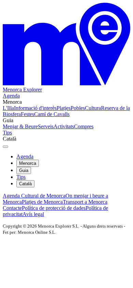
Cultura (93, 108)
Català (25, 183)
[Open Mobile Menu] (5, 147)
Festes (27, 114)
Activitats (64, 126)
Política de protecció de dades (54, 208)
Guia (23, 170)
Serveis (46, 126)
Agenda (11, 96)
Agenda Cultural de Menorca (34, 196)
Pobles (78, 108)
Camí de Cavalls (52, 114)
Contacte (12, 208)
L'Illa (8, 108)
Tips (7, 132)
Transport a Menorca (85, 202)
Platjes (64, 108)
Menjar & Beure (20, 126)
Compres (83, 126)
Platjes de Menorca (42, 202)
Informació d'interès (35, 108)
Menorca (27, 163)
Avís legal (33, 214)
